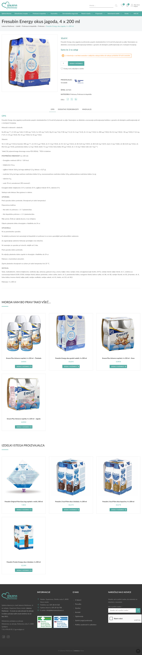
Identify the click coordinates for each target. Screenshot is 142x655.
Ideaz (82, 651)
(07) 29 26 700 (57, 608)
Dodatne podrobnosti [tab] (68, 109)
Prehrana (73, 94)
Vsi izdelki (64, 83)
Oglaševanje (79, 616)
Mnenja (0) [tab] (86, 109)
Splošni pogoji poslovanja (83, 620)
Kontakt (77, 612)
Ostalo (126, 13)
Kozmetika (54, 13)
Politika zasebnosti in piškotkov (85, 625)
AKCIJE (136, 13)
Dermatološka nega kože (70, 13)
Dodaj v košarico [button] (23, 366)
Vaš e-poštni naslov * (115, 607)
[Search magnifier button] (116, 6)
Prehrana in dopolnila (39, 13)
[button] (72, 68)
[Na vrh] (138, 651)
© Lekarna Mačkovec (65, 651)
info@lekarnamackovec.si (54, 610)
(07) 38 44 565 (55, 605)
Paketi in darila (85, 13)
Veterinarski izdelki (113, 13)
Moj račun (137, 5)
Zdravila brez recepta (21, 13)
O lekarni (78, 600)
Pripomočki (99, 13)
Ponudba (78, 604)
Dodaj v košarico (76, 63)
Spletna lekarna (6, 13)
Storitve (77, 608)
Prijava (136, 6)
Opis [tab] (52, 109)
